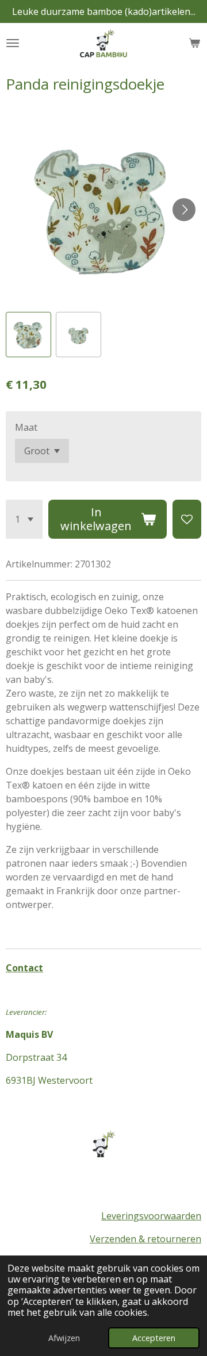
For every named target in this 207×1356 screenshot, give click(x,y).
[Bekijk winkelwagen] (194, 43)
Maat (26, 427)
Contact (24, 967)
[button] (28, 334)
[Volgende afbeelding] (183, 209)
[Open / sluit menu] (12, 43)
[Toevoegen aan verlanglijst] (186, 519)
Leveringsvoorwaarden (151, 1216)
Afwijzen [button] (64, 1337)
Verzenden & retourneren (145, 1239)
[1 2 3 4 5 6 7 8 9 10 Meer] (24, 519)
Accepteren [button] (153, 1337)
